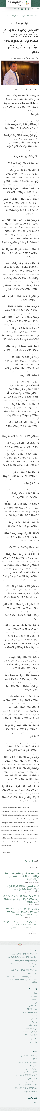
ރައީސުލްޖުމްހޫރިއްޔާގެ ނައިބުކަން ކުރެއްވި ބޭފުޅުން (23, 964)
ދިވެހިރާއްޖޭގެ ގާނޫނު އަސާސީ (29, 1056)
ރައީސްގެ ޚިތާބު (33, 1025)
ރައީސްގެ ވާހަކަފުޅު (32, 1009)
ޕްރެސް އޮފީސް (25, 16)
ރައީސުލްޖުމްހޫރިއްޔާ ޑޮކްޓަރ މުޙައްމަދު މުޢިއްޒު (24, 954)
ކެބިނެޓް (35, 1059)
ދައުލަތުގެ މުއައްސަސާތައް (30, 1072)
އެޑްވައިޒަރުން (33, 1066)
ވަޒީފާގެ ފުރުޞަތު (32, 973)
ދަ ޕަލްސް (34, 1022)
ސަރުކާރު (34, 1045)
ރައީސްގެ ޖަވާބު (33, 1003)
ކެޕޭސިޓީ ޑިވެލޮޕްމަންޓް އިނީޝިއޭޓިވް (27, 1085)
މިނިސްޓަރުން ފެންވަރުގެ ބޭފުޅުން (28, 1062)
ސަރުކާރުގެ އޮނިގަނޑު (31, 1078)
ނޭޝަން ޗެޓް (33, 1019)
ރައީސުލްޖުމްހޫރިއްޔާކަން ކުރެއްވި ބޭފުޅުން (26, 960)
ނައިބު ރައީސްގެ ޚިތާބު (31, 1035)
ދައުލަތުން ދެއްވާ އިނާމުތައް (29, 1082)
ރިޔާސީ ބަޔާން (33, 1006)
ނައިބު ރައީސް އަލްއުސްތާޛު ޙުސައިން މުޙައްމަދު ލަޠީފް (22, 957)
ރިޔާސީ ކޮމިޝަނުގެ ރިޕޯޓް (30, 1013)
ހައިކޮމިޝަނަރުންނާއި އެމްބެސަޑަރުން (27, 1069)
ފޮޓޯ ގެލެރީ (34, 1038)
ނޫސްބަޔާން (34, 996)
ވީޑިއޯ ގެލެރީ (33, 1042)
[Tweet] (29, 861)
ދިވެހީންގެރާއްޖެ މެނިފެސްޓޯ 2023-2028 (26, 1088)
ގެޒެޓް (35, 1102)
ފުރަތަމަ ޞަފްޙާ (35, 16)
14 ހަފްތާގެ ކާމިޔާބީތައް (30, 1091)
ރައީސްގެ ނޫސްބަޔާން (31, 1029)
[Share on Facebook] (32, 861)
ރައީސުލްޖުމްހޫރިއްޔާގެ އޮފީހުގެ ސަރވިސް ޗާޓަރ (24, 970)
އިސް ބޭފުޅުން (33, 967)
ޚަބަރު (35, 993)
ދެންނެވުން (34, 1000)
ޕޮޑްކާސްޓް (34, 1016)
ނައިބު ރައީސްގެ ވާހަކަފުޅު (13, 16)
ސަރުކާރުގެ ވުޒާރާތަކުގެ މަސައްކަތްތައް (26, 1075)
